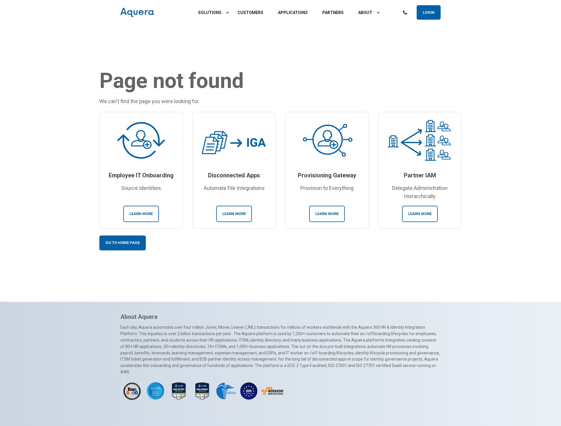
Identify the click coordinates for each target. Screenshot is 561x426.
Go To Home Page (122, 242)
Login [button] (428, 12)
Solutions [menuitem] (209, 12)
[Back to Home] (137, 12)
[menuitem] (227, 12)
